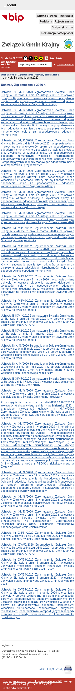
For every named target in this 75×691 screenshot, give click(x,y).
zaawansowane (65, 64)
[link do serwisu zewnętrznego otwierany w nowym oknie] (13, 18)
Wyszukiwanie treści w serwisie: (9, 65)
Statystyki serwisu (14, 681)
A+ (52, 58)
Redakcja (46, 21)
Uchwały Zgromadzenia (47, 75)
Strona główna (47, 15)
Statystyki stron (62, 27)
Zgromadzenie (25, 75)
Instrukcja (66, 15)
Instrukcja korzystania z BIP (45, 681)
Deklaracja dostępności (57, 33)
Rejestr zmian (64, 21)
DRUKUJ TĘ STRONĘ (50, 669)
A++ (59, 58)
